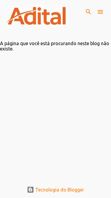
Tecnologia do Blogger (59, 189)
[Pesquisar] (88, 12)
